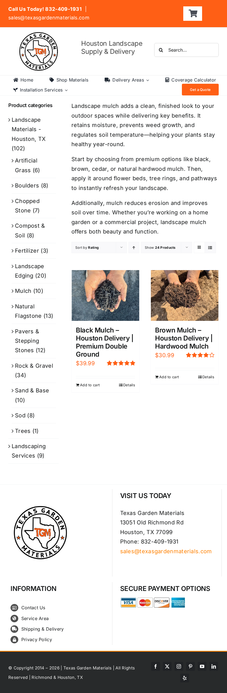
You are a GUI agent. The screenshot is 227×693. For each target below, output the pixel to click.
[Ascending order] (133, 247)
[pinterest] (190, 666)
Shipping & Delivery (42, 629)
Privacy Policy (36, 639)
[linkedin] (213, 666)
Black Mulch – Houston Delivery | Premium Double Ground (105, 342)
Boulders (27, 185)
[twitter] (167, 666)
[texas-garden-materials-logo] (39, 35)
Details (129, 385)
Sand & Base (32, 390)
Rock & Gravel (34, 365)
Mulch (23, 291)
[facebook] (155, 666)
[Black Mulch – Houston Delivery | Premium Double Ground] (105, 295)
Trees (23, 431)
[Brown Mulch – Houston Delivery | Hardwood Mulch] (184, 295)
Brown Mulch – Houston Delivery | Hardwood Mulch (184, 338)
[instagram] (178, 666)
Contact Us (33, 607)
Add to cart (90, 385)
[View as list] (210, 247)
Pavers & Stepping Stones (27, 341)
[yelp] (184, 678)
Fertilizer (27, 250)
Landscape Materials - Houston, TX (29, 129)
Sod (20, 415)
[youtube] (202, 666)
